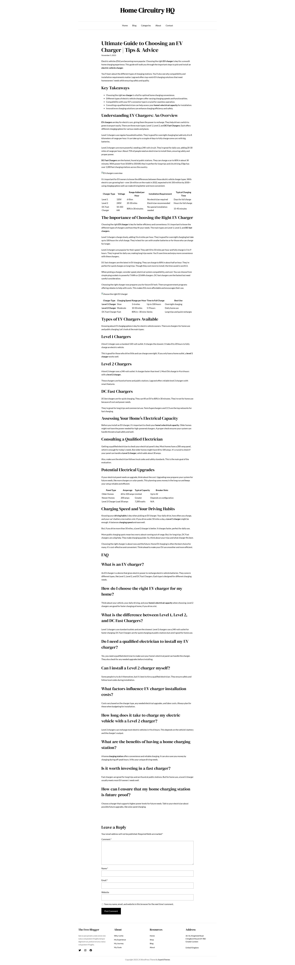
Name (104, 868)
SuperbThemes (164, 959)
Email (104, 880)
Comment (106, 839)
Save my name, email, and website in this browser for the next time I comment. (139, 904)
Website (105, 892)
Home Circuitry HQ (147, 10)
